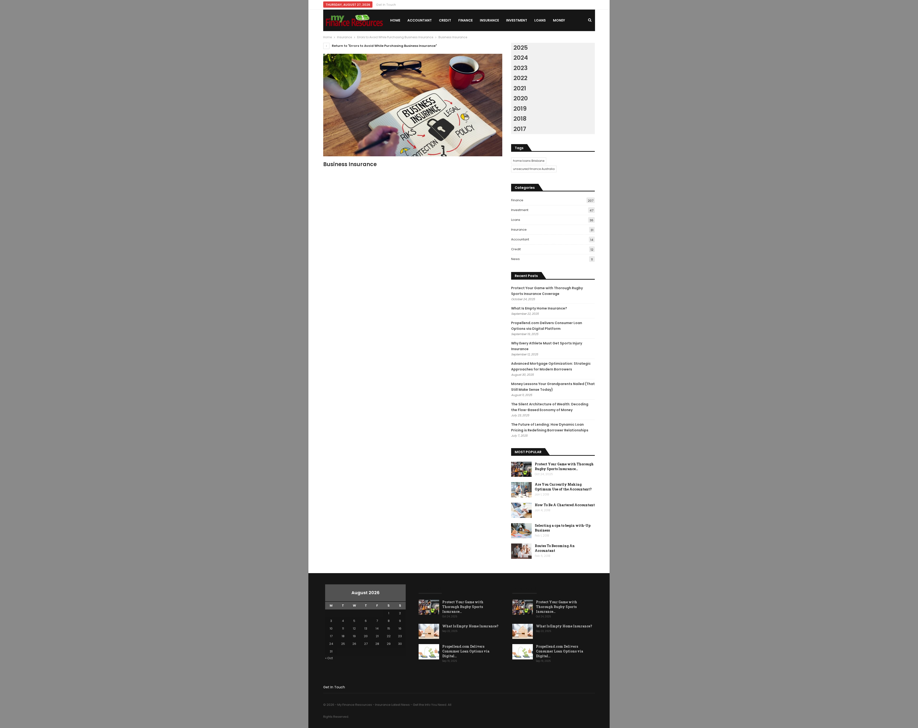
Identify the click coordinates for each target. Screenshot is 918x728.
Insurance (489, 20)
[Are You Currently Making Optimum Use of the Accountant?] (521, 489)
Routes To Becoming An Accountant (555, 548)
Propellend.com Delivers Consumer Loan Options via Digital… (465, 651)
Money (559, 20)
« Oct (329, 658)
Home (395, 20)
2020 (521, 98)
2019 (520, 108)
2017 (520, 129)
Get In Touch (386, 4)
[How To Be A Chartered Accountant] (521, 510)
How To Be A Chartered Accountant (565, 505)
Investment (516, 20)
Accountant (419, 20)
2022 (520, 78)
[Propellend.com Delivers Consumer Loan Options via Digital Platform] (429, 651)
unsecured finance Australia (534, 169)
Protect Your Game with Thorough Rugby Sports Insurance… (564, 466)
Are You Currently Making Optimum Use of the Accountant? (563, 486)
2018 (520, 118)
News (515, 259)
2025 (521, 47)
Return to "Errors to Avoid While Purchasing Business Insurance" (384, 45)
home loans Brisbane (528, 161)
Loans (540, 20)
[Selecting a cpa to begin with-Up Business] (521, 530)
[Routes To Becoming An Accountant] (521, 551)
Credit (445, 20)
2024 (521, 58)
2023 (521, 68)
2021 (520, 88)
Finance (465, 20)
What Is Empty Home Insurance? (539, 308)
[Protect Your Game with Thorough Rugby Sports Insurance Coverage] (521, 469)
